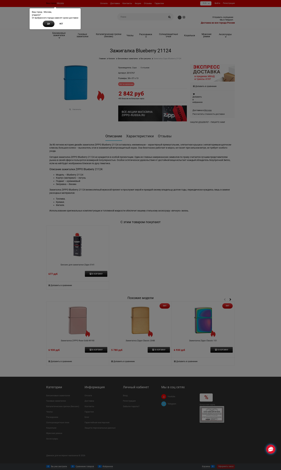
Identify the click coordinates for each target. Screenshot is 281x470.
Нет (61, 24)
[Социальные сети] (270, 449)
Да (48, 24)
